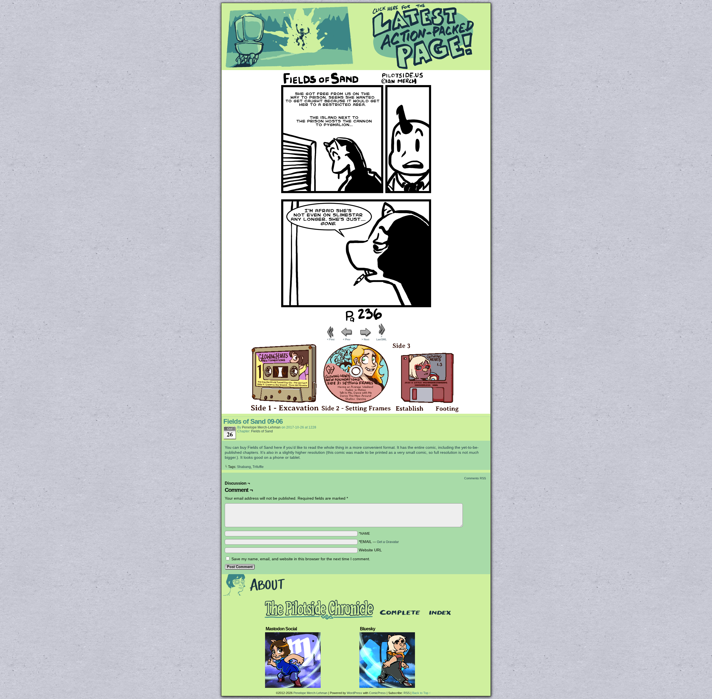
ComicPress (377, 693)
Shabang (244, 467)
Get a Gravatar (388, 542)
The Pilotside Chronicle (356, 36)
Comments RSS (475, 478)
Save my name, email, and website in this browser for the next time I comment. (300, 559)
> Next (365, 339)
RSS (407, 693)
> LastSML (381, 338)
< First (331, 339)
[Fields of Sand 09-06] (356, 320)
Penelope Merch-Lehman (261, 427)
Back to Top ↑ (421, 693)
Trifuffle (258, 467)
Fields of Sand (262, 431)
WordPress (354, 693)
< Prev (346, 339)
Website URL (370, 550)
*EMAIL (379, 541)
